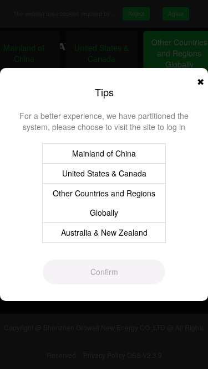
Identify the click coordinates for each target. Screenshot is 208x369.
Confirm (104, 271)
